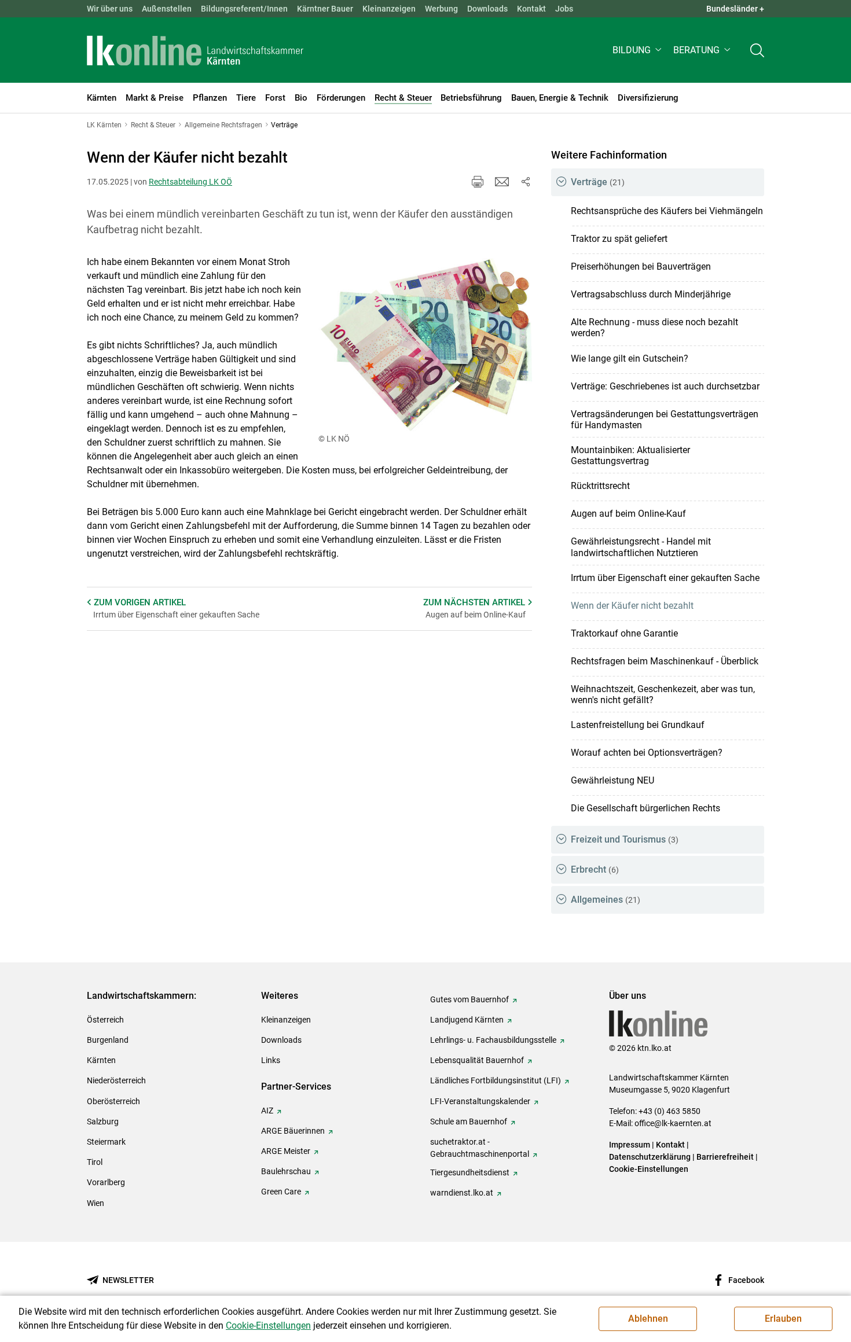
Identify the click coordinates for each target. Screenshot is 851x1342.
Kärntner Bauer (325, 8)
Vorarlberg (106, 1182)
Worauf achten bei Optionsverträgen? (646, 752)
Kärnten (101, 1060)
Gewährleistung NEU (612, 780)
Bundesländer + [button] (735, 8)
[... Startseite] (195, 50)
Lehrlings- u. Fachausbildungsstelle (493, 1040)
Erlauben (783, 1318)
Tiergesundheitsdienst (469, 1172)
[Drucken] (478, 182)
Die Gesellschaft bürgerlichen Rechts (645, 808)
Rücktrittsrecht (600, 485)
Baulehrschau (286, 1171)
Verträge (598, 182)
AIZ (267, 1110)
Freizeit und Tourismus (624, 839)
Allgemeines (605, 899)
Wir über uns (110, 8)
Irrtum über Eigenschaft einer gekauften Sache (665, 577)
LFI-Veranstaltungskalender (480, 1101)
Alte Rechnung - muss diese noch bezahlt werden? (654, 328)
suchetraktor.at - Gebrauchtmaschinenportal (479, 1148)
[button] (638, 50)
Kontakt (531, 8)
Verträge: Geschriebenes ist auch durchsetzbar (665, 386)
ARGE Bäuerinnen (293, 1130)
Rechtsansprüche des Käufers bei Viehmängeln (667, 210)
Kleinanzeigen (389, 8)
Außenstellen (167, 8)
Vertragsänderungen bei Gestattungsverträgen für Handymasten (664, 420)
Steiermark (106, 1141)
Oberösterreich (113, 1101)
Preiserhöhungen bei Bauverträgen (641, 266)
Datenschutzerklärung (650, 1156)
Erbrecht (595, 869)
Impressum (629, 1144)
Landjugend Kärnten (467, 1019)
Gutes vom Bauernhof (469, 999)
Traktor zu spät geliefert (619, 238)
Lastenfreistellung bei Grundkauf (638, 724)
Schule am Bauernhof (468, 1121)
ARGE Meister (285, 1151)
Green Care (281, 1191)
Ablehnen (648, 1318)
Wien (95, 1203)
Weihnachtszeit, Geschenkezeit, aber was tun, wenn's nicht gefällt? (663, 694)
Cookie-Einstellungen (648, 1169)
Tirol (94, 1162)
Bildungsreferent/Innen (244, 8)
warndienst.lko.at (461, 1192)
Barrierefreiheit (725, 1156)
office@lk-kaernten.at (672, 1123)
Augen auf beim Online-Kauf (628, 513)
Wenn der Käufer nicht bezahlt (632, 605)
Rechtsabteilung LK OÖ (190, 181)
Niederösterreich (116, 1080)
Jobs (564, 8)
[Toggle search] (757, 50)
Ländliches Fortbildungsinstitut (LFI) (495, 1080)
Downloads (487, 8)
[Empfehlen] (502, 182)
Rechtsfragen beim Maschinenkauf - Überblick (664, 661)
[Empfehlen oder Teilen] (525, 182)
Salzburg (103, 1121)
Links (270, 1060)
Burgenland (108, 1040)
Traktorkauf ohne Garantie (624, 633)
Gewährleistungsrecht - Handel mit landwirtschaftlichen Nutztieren (641, 547)
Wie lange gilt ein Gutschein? (629, 358)
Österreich (105, 1019)
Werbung (441, 8)
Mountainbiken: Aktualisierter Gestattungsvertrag (630, 455)
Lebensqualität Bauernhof (477, 1060)
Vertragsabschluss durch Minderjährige (651, 294)
